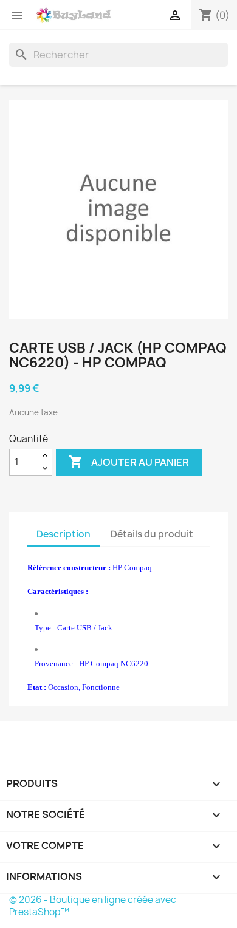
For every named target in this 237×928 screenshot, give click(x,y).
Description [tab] (63, 534)
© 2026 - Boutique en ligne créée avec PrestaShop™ (92, 905)
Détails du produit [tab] (152, 534)
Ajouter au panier (129, 461)
